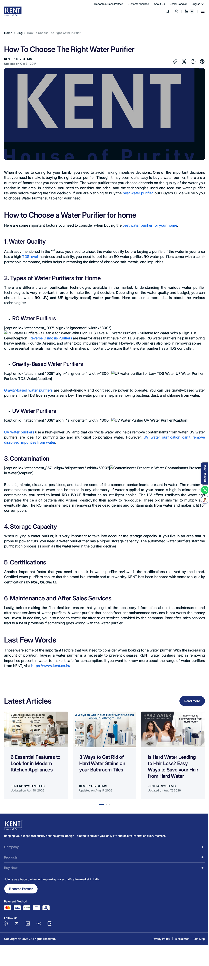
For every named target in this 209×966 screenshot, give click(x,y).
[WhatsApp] (202, 490)
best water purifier (141, 193)
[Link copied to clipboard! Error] (172, 61)
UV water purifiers (19, 437)
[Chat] (202, 500)
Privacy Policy (158, 944)
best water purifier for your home (149, 225)
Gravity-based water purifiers (28, 395)
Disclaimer (179, 944)
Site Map (196, 944)
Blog (19, 33)
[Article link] (36, 760)
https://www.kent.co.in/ (75, 671)
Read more (189, 706)
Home (8, 33)
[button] (199, 11)
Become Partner (21, 894)
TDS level (38, 256)
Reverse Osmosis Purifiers (50, 338)
